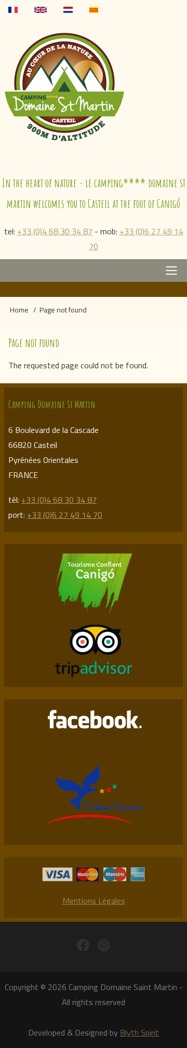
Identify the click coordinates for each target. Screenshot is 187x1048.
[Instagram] (104, 947)
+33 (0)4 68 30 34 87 (54, 231)
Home (19, 310)
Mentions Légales (93, 900)
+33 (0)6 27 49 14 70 (136, 238)
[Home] (93, 86)
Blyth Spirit (139, 1032)
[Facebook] (83, 947)
